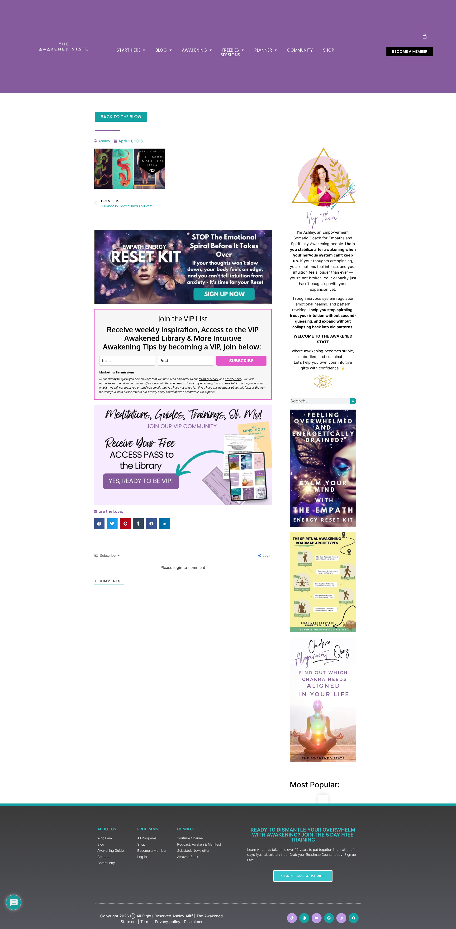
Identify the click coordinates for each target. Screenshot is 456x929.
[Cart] (424, 36)
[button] (99, 523)
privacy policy (233, 379)
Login (266, 555)
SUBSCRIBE (241, 360)
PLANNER (263, 50)
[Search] (353, 401)
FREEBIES (230, 50)
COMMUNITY (300, 50)
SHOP (328, 50)
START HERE (128, 50)
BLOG (161, 50)
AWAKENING (194, 50)
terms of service (208, 379)
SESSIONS (231, 55)
